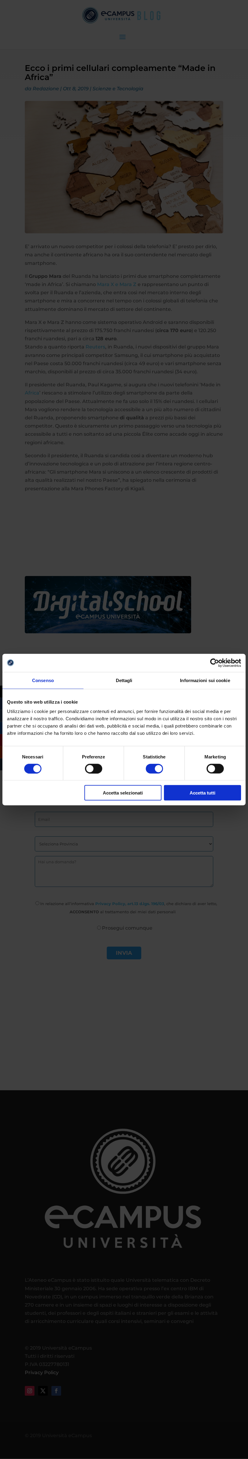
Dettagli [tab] (124, 680)
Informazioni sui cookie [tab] (205, 680)
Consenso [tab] (43, 680)
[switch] (93, 768)
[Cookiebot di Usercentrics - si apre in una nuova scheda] (214, 662)
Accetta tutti (202, 792)
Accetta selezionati (123, 792)
